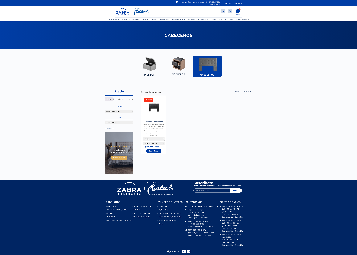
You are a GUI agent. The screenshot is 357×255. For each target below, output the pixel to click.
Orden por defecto (242, 91)
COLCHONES (112, 19)
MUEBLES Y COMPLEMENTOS (171, 19)
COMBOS (153, 19)
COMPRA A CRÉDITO (242, 19)
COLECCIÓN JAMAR (225, 19)
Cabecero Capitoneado (154, 121)
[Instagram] (188, 251)
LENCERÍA (191, 19)
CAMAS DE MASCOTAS (207, 19)
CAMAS (143, 19)
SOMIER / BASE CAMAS (130, 19)
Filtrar (109, 99)
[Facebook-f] (184, 251)
